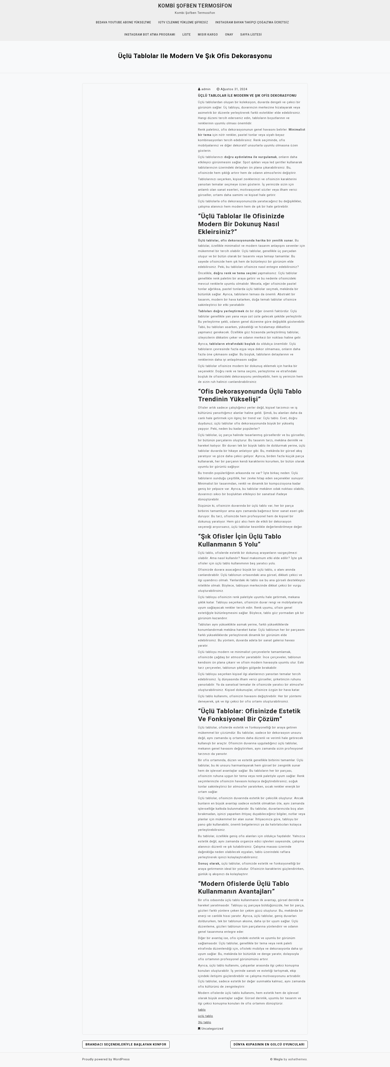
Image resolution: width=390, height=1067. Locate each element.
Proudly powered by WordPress (106, 1059)
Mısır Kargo (208, 34)
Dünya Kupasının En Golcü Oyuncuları (269, 1044)
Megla (278, 1059)
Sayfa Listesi (251, 34)
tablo (202, 1010)
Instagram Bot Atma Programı (149, 34)
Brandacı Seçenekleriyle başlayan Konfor (126, 1044)
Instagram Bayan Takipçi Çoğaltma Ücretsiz (252, 22)
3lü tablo (204, 1022)
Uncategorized (212, 1028)
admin (206, 89)
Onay (229, 34)
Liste (186, 34)
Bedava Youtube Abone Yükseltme (123, 22)
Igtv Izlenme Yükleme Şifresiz (183, 22)
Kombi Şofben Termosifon (195, 6)
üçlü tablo (205, 1016)
